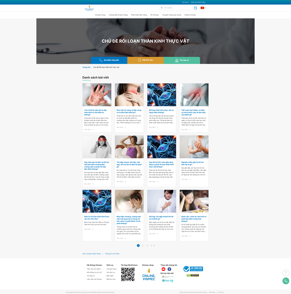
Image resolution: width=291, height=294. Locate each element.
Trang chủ (86, 67)
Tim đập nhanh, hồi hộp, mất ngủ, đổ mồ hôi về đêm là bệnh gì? (129, 164)
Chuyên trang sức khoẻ (171, 15)
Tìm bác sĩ (185, 2)
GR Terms (221, 292)
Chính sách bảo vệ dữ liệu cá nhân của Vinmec (193, 292)
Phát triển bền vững (139, 15)
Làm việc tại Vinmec (94, 279)
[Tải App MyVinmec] (128, 274)
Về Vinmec (154, 15)
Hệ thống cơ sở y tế (94, 272)
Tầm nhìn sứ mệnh (94, 269)
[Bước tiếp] (168, 281)
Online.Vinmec (190, 15)
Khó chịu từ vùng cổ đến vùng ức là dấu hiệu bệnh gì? (129, 111)
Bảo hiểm (110, 276)
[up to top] (285, 273)
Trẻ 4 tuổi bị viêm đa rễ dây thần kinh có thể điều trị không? (95, 112)
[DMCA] (193, 275)
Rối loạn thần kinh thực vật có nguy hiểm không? (161, 111)
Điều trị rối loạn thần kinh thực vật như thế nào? (96, 217)
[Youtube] (163, 269)
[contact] (286, 280)
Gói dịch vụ (111, 272)
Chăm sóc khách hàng (198, 2)
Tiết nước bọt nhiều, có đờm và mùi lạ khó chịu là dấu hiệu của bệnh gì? (193, 112)
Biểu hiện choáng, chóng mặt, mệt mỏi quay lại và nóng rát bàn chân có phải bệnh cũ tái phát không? (129, 219)
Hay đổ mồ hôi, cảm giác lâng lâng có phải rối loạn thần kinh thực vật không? (161, 164)
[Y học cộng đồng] (168, 277)
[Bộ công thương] (193, 269)
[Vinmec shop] (149, 274)
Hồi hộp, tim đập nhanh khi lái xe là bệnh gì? (161, 217)
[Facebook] (169, 269)
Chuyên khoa (100, 15)
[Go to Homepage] (89, 8)
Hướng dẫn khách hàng (118, 15)
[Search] (162, 8)
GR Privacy (212, 292)
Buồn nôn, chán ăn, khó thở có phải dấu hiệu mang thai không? (193, 218)
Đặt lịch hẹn (111, 279)
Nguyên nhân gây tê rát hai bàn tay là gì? (192, 163)
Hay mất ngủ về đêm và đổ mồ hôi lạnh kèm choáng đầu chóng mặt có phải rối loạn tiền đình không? (96, 165)
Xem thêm (87, 129)
